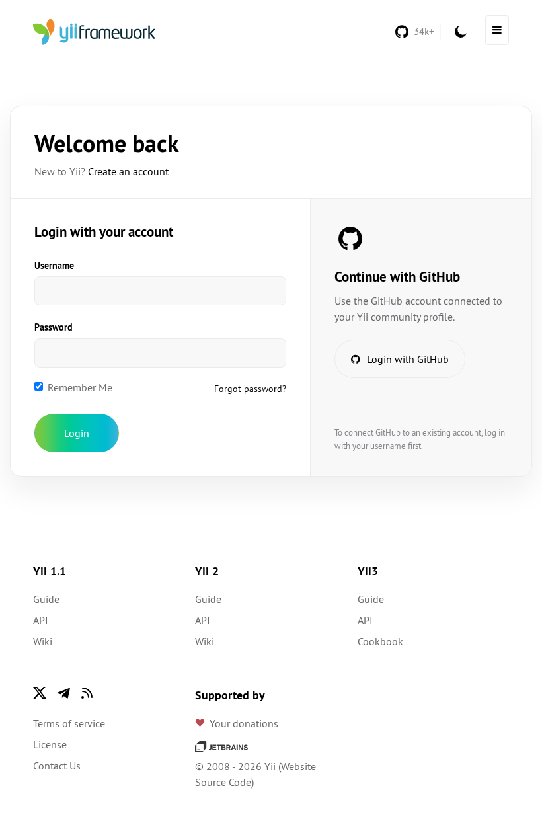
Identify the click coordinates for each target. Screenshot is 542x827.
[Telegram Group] (63, 692)
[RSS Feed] (87, 692)
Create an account (128, 171)
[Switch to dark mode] (460, 32)
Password (53, 327)
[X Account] (39, 692)
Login (76, 433)
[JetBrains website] (221, 745)
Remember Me (80, 387)
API (40, 620)
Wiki (42, 641)
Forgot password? (250, 389)
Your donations (244, 723)
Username (54, 266)
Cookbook (380, 641)
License (50, 744)
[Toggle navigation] (497, 30)
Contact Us (57, 765)
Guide (46, 599)
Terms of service (69, 723)
